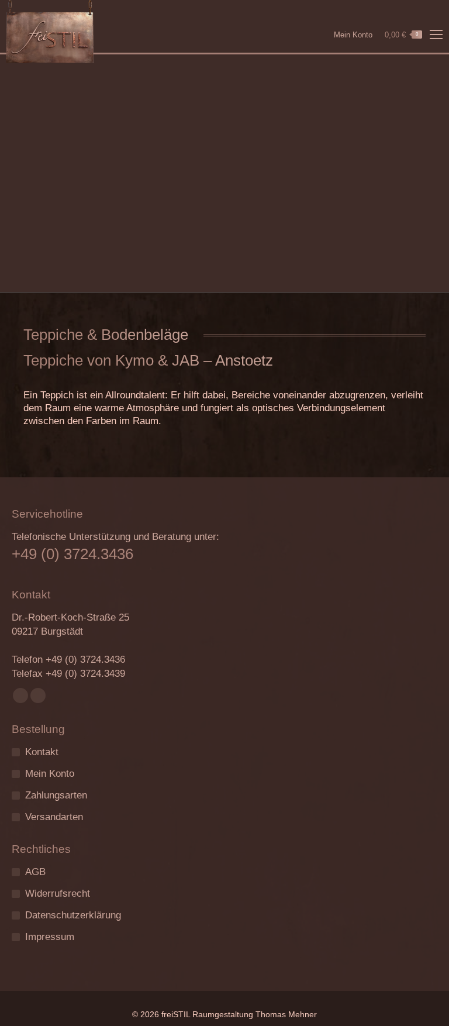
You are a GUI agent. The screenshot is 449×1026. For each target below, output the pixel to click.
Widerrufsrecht (57, 893)
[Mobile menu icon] (436, 34)
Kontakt (41, 752)
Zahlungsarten (56, 795)
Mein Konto (353, 34)
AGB (35, 871)
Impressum (49, 936)
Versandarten (54, 816)
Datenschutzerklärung (73, 915)
